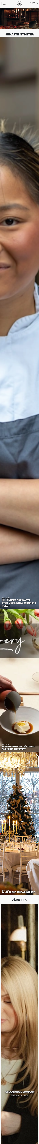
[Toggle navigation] (4, 4)
